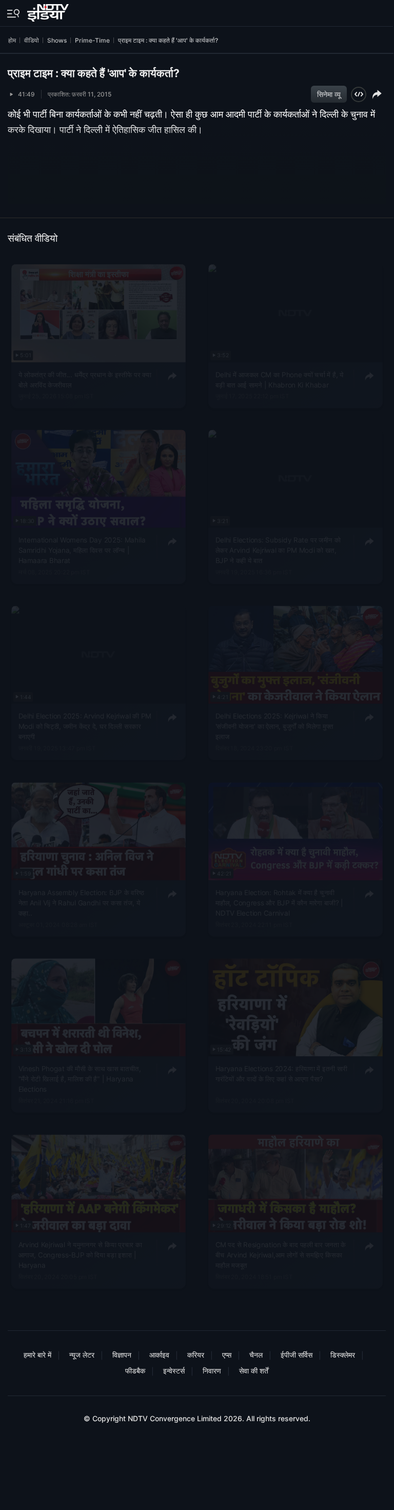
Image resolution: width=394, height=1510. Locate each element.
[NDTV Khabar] (49, 11)
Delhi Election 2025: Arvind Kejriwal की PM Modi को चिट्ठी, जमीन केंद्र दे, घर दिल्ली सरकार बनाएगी (84, 726)
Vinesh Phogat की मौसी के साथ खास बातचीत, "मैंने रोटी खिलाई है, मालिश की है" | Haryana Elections (79, 1078)
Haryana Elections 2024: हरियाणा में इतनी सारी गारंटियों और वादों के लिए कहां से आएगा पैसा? (281, 1073)
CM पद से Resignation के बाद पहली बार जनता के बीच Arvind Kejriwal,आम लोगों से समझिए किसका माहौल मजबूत (280, 1255)
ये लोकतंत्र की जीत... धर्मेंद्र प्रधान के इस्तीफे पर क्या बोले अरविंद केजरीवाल (84, 379)
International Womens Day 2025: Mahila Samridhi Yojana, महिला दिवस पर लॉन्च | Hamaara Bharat (82, 550)
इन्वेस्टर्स (174, 1370)
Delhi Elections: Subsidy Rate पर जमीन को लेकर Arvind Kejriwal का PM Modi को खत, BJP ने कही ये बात (278, 550)
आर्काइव (159, 1354)
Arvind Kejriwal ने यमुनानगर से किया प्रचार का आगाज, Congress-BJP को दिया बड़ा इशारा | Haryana (80, 1255)
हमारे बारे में (37, 1354)
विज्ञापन (121, 1354)
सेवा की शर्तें (253, 1370)
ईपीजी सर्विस (296, 1354)
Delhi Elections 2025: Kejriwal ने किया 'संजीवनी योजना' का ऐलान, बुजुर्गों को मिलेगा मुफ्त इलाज (274, 726)
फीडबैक (135, 1370)
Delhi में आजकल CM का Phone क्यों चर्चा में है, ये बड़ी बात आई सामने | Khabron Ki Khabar (279, 379)
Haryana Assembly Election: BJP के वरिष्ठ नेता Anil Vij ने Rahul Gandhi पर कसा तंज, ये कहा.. (81, 902)
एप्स (226, 1354)
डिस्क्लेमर (342, 1354)
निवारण (212, 1370)
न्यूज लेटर (81, 1354)
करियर (195, 1354)
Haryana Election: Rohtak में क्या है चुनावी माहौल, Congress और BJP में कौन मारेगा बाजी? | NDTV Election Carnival (279, 902)
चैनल (256, 1354)
